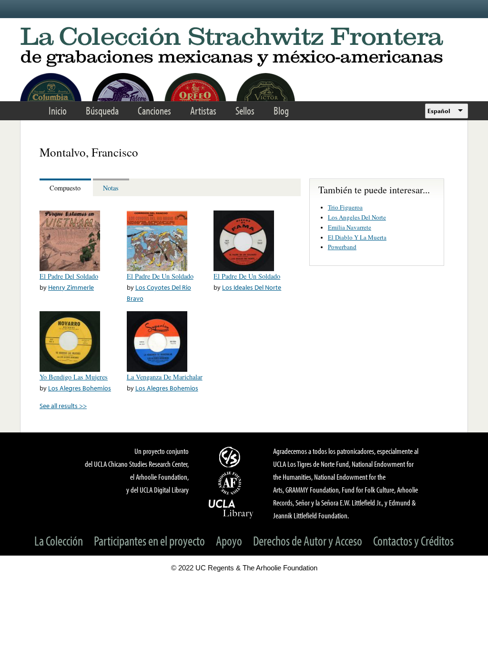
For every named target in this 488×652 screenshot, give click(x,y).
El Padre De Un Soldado (160, 276)
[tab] (66, 187)
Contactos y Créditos (413, 540)
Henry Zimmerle (71, 287)
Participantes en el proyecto (149, 540)
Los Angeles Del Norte (357, 217)
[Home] (244, 47)
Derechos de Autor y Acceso (307, 540)
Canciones (154, 110)
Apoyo (229, 540)
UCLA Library (231, 508)
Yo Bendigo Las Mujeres (74, 376)
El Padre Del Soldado (69, 276)
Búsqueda (102, 110)
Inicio (58, 110)
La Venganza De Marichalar (165, 376)
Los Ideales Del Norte (251, 287)
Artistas (203, 110)
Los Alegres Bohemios (79, 387)
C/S (231, 456)
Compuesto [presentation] (65, 187)
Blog (281, 110)
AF (231, 483)
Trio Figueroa (345, 207)
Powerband (342, 246)
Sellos (244, 110)
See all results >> (63, 405)
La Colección (58, 540)
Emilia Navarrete (349, 227)
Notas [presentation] (111, 187)
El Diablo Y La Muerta (357, 237)
